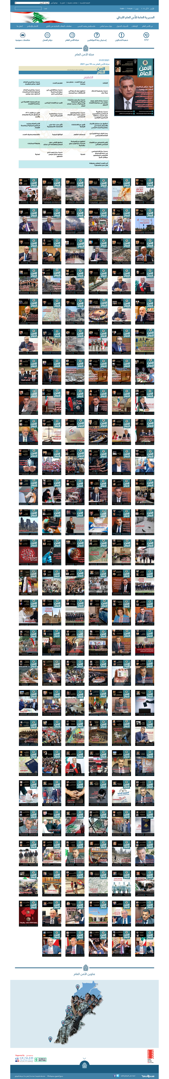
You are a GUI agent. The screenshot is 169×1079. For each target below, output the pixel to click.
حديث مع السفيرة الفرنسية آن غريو (55, 115)
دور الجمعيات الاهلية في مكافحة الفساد (30, 103)
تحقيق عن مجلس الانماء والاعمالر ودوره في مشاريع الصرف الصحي (99, 125)
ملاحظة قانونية (40, 1076)
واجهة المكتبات (34, 143)
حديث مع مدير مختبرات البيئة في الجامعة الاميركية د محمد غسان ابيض (76, 103)
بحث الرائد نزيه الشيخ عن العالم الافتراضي (99, 134)
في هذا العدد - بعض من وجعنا (75, 83)
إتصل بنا (26, 1076)
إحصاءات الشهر (79, 134)
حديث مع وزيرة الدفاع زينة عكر (100, 92)
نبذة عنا (32, 1076)
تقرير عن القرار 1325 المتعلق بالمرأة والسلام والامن (31, 115)
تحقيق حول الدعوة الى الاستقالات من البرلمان (77, 92)
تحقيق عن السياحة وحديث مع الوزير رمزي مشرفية (77, 143)
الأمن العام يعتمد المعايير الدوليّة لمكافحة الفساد (30, 125)
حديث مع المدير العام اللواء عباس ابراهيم (31, 83)
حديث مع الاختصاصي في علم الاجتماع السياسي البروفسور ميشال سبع (100, 154)
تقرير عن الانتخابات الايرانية (78, 125)
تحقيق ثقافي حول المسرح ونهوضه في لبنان (53, 143)
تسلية (37, 154)
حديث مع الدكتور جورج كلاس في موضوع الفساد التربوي (98, 103)
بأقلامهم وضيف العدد (31, 134)
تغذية (83, 154)
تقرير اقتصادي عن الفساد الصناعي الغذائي (98, 143)
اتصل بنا (20, 26)
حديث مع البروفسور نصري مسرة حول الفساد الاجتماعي (76, 115)
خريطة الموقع (19, 1076)
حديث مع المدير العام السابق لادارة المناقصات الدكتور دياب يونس (31, 92)
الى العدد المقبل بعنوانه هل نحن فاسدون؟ (98, 164)
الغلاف (105, 83)
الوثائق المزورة (57, 134)
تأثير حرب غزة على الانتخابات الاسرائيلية (54, 125)
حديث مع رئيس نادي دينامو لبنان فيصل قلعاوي (54, 154)
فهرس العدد (57, 83)
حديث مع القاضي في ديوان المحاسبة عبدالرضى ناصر (54, 92)
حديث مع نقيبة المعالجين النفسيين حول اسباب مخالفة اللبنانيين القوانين (100, 115)
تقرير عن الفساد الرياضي (53, 103)
